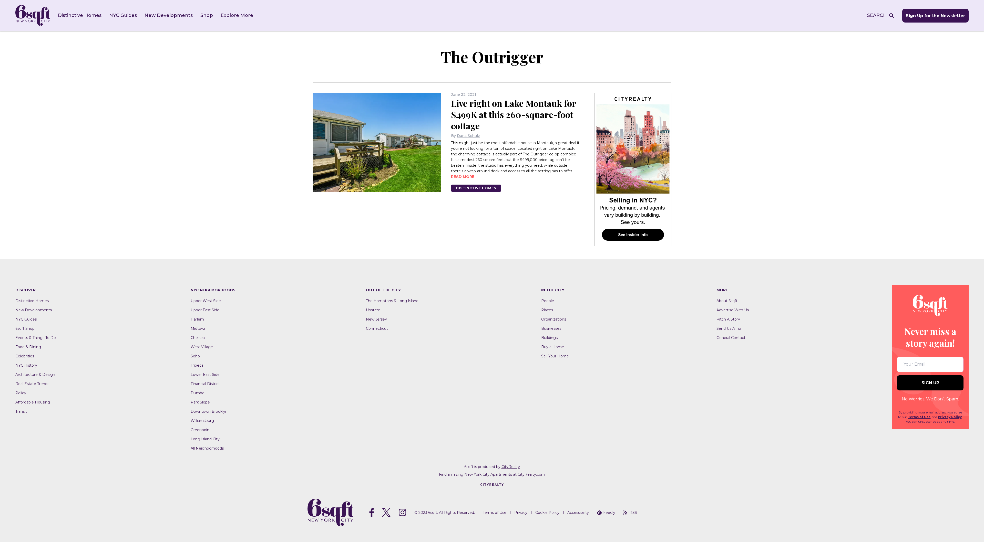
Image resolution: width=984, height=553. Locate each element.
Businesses (551, 328)
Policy (20, 393)
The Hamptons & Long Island (392, 301)
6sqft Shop (25, 328)
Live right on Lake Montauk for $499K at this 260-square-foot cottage (513, 114)
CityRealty (510, 466)
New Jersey (376, 319)
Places (547, 310)
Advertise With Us (732, 310)
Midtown (199, 328)
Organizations (553, 319)
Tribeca (197, 365)
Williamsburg (202, 420)
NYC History (26, 365)
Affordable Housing (32, 402)
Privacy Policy (950, 417)
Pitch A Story (728, 319)
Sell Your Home (555, 356)
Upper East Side (205, 310)
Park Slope (200, 402)
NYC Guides (123, 15)
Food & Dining (28, 347)
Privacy (520, 512)
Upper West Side (206, 301)
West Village (202, 347)
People (547, 301)
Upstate (373, 310)
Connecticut (377, 328)
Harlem (197, 319)
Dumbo (197, 393)
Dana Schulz (468, 135)
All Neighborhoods (207, 448)
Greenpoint (201, 430)
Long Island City (205, 439)
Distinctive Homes (79, 15)
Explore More (237, 15)
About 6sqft (726, 301)
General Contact (730, 337)
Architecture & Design (35, 374)
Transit (21, 411)
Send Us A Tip (728, 328)
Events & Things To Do (35, 337)
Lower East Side (205, 374)
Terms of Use (919, 417)
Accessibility (578, 512)
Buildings (549, 337)
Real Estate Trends (32, 383)
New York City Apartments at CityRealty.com (504, 474)
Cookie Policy (547, 512)
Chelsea (198, 337)
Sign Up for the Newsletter (935, 15)
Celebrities (24, 356)
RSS (633, 512)
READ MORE (462, 176)
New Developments (169, 15)
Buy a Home (552, 347)
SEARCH (877, 15)
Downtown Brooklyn (209, 411)
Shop (206, 15)
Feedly (609, 512)
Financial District (205, 383)
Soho (195, 356)
